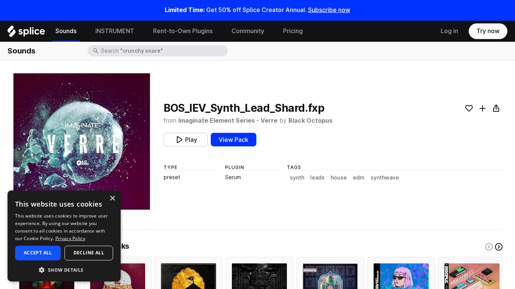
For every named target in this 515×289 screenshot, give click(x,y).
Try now (488, 31)
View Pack (233, 139)
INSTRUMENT (114, 31)
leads (317, 178)
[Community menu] (270, 31)
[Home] (26, 33)
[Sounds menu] (82, 31)
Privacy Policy (70, 238)
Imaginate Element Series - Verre (227, 120)
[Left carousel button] (489, 247)
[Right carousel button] (499, 247)
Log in (449, 31)
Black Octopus (310, 120)
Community (247, 31)
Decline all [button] (89, 252)
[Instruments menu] (140, 31)
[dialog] (64, 235)
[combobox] (163, 51)
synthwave (385, 178)
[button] (64, 269)
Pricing (293, 31)
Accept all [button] (38, 252)
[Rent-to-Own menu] (218, 31)
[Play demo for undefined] (82, 141)
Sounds (66, 31)
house (339, 178)
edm (359, 178)
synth (297, 178)
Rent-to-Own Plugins (183, 31)
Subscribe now (329, 10)
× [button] (112, 198)
